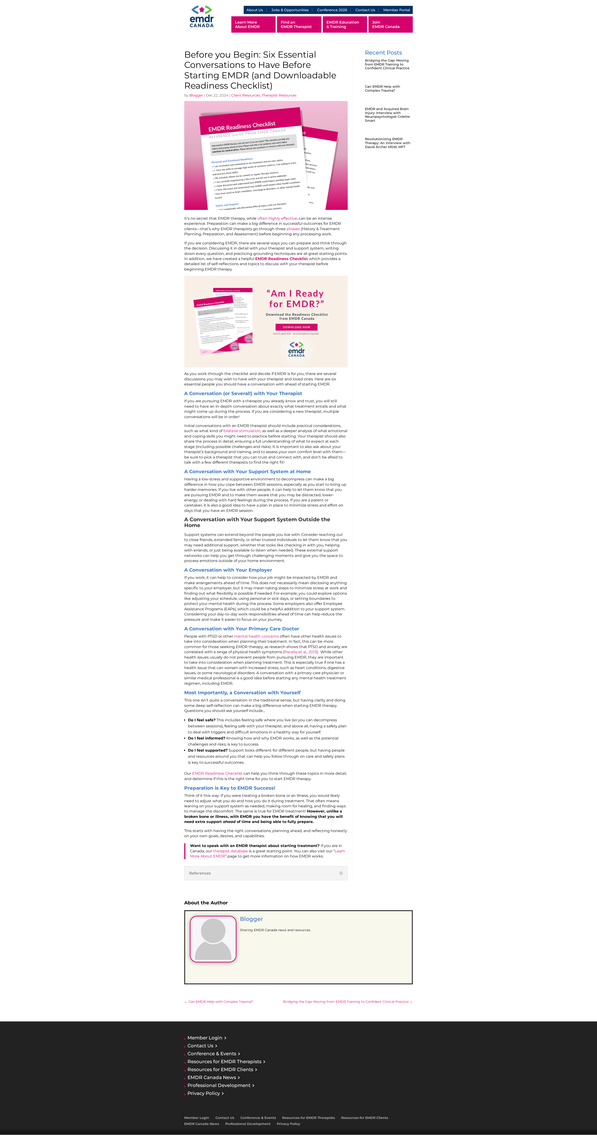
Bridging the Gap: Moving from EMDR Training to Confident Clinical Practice (387, 64)
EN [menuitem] (236, 10)
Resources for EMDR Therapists (224, 1061)
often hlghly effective (277, 218)
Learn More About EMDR (247, 24)
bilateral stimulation (241, 431)
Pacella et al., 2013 (300, 652)
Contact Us (365, 10)
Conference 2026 (332, 10)
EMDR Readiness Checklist (282, 259)
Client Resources (245, 95)
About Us (254, 10)
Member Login (204, 1038)
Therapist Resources (279, 95)
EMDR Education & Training (342, 24)
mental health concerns (257, 636)
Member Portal (396, 10)
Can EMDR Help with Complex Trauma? (382, 88)
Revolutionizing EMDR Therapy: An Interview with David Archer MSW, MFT (387, 143)
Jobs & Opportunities (290, 10)
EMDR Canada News (211, 1077)
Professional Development (218, 1085)
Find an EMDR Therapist (296, 24)
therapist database (230, 851)
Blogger (196, 95)
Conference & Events (211, 1053)
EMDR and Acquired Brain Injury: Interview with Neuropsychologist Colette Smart (387, 115)
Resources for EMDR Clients (220, 1069)
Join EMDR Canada (386, 24)
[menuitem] (237, 10)
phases (294, 229)
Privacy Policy (203, 1093)
